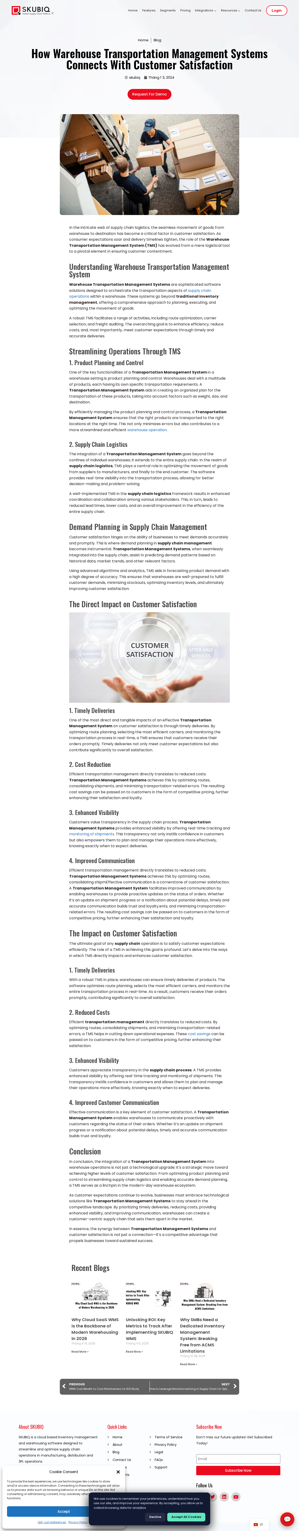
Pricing (185, 10)
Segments (168, 10)
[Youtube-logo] (236, 1497)
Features (149, 10)
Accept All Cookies (186, 1517)
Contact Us (253, 10)
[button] (118, 1472)
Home (133, 10)
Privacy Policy (78, 1522)
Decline (155, 1517)
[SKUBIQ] (33, 10)
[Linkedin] (224, 1497)
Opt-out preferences (52, 1522)
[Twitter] (212, 1497)
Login (277, 10)
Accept (63, 1511)
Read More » (80, 1352)
